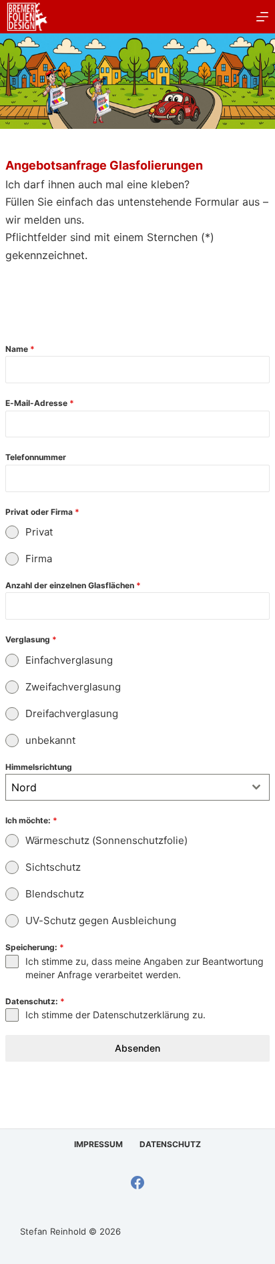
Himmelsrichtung (38, 767)
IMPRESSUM (98, 1144)
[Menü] (262, 17)
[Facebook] (137, 1182)
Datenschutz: (35, 1001)
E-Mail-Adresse (39, 403)
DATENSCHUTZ (170, 1144)
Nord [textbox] (24, 787)
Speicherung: (34, 947)
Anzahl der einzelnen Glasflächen (73, 585)
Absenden (137, 1048)
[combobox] (137, 787)
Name (20, 349)
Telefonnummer (35, 457)
